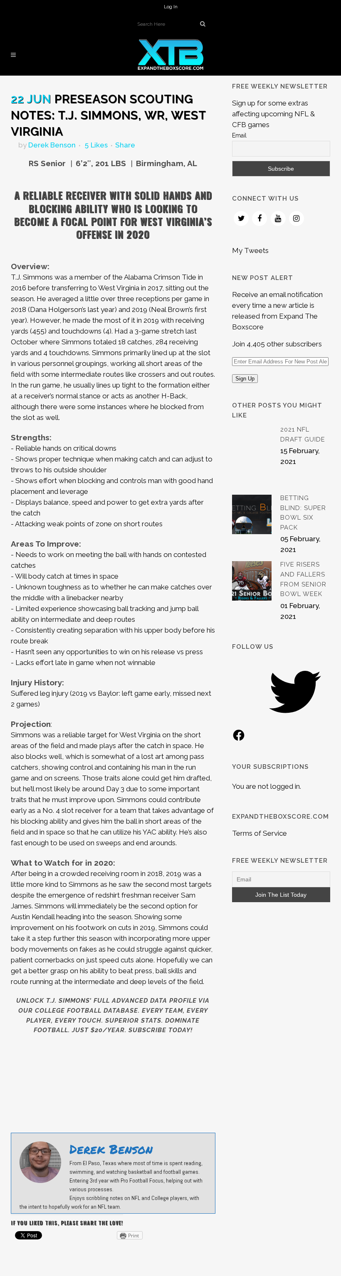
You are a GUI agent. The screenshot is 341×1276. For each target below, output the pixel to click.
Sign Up (245, 378)
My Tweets (250, 250)
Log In (171, 7)
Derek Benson (52, 145)
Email (239, 135)
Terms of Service (259, 833)
